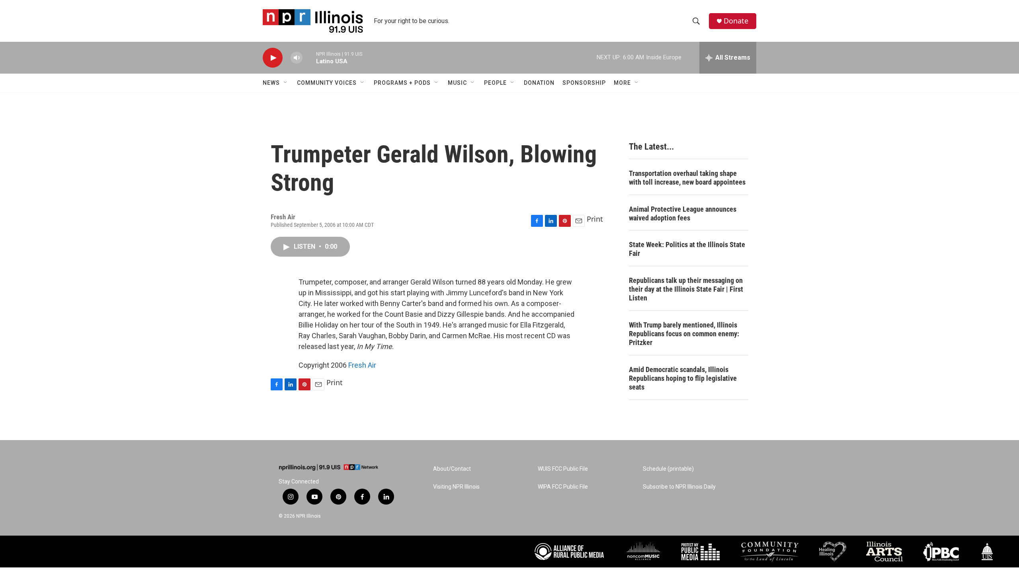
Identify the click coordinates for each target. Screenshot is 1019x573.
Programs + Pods (402, 83)
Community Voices (327, 83)
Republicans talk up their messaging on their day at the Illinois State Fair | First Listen (686, 289)
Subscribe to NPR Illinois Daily (679, 487)
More (622, 83)
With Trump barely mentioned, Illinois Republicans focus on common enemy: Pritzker (684, 334)
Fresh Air (362, 365)
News (271, 83)
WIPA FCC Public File (563, 487)
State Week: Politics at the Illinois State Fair (687, 248)
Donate (736, 21)
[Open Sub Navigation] (286, 83)
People (495, 83)
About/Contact (452, 469)
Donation (539, 83)
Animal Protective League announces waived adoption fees (682, 213)
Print (595, 219)
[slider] (309, 57)
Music (457, 83)
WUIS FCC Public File (563, 469)
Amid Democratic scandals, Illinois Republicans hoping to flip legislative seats (683, 378)
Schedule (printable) (668, 469)
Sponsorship (584, 83)
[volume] (296, 58)
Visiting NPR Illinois (456, 487)
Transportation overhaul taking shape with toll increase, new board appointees (687, 177)
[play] (272, 57)
